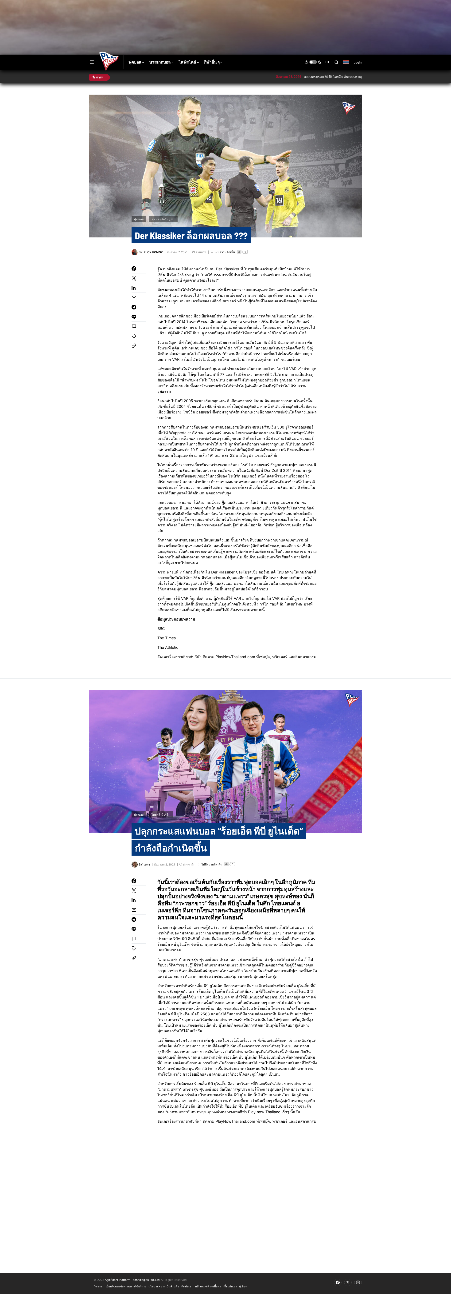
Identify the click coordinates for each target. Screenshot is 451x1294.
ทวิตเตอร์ (279, 656)
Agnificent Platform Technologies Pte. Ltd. (132, 1280)
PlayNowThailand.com (235, 656)
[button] (91, 62)
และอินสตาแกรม (302, 656)
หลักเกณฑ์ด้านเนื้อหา (208, 1286)
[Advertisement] (172, 15)
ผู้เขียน (243, 1286)
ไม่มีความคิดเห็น (224, 252)
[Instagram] (358, 1282)
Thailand (348, 65)
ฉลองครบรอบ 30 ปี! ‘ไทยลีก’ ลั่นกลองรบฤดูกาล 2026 (302, 77)
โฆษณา (99, 1286)
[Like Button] (239, 252)
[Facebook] (338, 1282)
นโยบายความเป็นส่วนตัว (163, 1286)
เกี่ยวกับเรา (230, 1286)
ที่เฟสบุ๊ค (263, 656)
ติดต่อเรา (187, 1286)
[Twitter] (348, 1282)
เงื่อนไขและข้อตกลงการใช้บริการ (126, 1286)
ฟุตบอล (139, 219)
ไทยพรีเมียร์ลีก (161, 814)
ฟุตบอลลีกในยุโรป (163, 219)
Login (358, 62)
